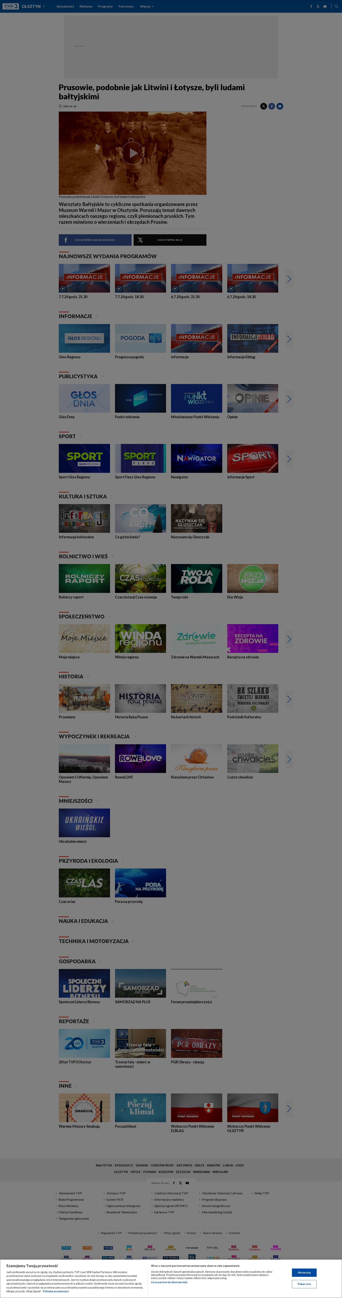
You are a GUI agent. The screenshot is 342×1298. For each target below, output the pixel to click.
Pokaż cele (304, 1284)
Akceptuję (304, 1272)
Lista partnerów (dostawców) (169, 1282)
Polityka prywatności (56, 1291)
